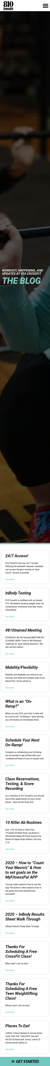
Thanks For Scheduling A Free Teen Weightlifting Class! (21, 991)
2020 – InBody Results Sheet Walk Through (25, 916)
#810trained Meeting (23, 630)
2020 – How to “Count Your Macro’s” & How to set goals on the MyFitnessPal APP (24, 869)
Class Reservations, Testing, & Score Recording (22, 784)
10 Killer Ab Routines (23, 822)
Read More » (10, 579)
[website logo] (17, 5)
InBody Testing (18, 593)
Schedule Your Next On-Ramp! (22, 742)
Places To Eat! (17, 1026)
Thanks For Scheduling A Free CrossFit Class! (21, 951)
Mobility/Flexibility (21, 667)
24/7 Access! (16, 556)
